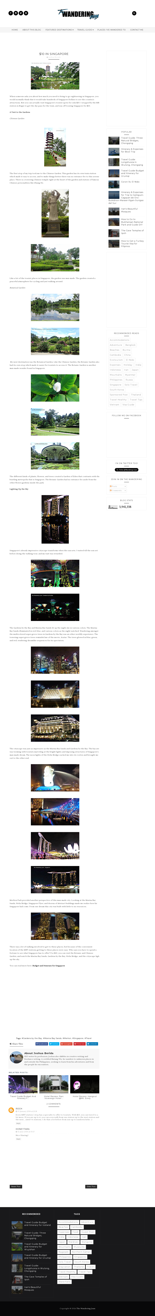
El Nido (130, 360)
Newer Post (16, 1186)
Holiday (128, 365)
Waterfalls (64, 1282)
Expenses (115, 365)
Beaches (114, 350)
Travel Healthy (118, 400)
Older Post (91, 1186)
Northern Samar (81, 1252)
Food (75, 1232)
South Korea (117, 390)
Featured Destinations (59, 30)
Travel (89, 1038)
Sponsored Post (119, 395)
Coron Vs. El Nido (130, 182)
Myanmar (130, 375)
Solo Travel (131, 385)
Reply (18, 1123)
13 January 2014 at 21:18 (27, 1111)
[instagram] (16, 13)
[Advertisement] (77, 40)
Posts (114, 486)
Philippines (116, 380)
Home (15, 30)
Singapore (78, 1038)
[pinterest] (26, 13)
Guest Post (87, 1232)
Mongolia (87, 1242)
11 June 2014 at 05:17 (26, 1132)
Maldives (73, 1242)
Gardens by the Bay (32, 1038)
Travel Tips (136, 400)
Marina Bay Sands (53, 1038)
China (127, 355)
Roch (19, 1109)
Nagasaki (64, 1252)
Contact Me (136, 30)
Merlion (67, 1038)
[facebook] (10, 13)
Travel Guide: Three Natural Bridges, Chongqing (132, 141)
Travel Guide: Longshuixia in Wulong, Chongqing (132, 162)
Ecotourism (116, 360)
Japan (135, 370)
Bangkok (130, 345)
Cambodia (115, 355)
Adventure (116, 345)
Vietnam (114, 405)
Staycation (65, 1267)
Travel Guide (84, 30)
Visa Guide (128, 405)
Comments (116, 491)
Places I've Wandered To (111, 30)
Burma (126, 350)
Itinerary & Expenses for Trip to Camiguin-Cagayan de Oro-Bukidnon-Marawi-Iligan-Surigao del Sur (126, 197)
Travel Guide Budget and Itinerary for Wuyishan (35, 1247)
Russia (129, 380)
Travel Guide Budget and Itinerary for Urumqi (132, 173)
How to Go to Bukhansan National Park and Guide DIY (132, 222)
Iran (126, 370)
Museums (79, 1247)
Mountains (116, 375)
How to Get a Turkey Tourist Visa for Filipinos (132, 244)
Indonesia (115, 370)
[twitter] (21, 13)
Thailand (136, 395)
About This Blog (32, 30)
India (138, 365)
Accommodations (119, 340)
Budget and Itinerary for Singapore (49, 966)
